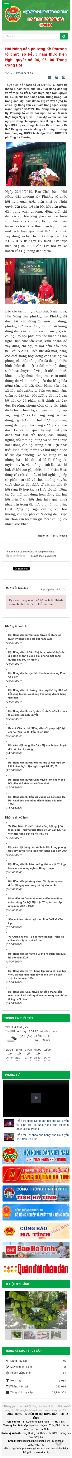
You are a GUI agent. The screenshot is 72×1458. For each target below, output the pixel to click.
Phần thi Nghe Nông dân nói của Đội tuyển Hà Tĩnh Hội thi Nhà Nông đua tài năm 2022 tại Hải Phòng (42, 1125)
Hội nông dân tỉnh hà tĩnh (41, 1406)
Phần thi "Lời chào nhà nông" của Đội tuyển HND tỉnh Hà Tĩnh (42, 1137)
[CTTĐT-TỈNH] (36, 1193)
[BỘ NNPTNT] (36, 1212)
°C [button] (31, 1036)
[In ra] (57, 77)
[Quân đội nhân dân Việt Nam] (36, 1269)
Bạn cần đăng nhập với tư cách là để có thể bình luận (36, 602)
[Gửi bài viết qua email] (50, 77)
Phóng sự (12, 1075)
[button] (36, 1098)
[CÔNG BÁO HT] (36, 1231)
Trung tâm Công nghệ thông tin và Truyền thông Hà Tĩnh (35, 1410)
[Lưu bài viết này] (64, 77)
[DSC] (36, 1174)
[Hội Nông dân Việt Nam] (36, 1155)
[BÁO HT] (36, 1250)
